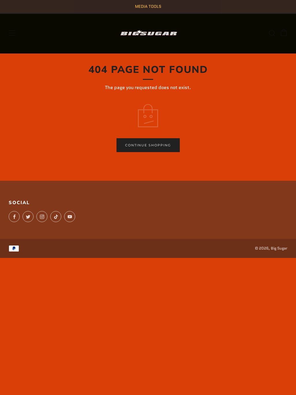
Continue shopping (148, 145)
